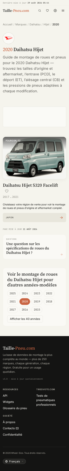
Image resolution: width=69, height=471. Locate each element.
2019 (37, 301)
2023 (37, 293)
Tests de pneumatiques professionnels (46, 400)
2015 (37, 309)
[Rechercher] (39, 10)
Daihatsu (35, 24)
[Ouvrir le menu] (63, 10)
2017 (13, 309)
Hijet (46, 24)
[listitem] (34, 217)
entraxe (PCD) (38, 74)
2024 (25, 293)
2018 (49, 301)
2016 (25, 309)
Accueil (7, 24)
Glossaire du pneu (15, 408)
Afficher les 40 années (25, 319)
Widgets (8, 402)
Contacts (9, 428)
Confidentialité (12, 434)
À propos (9, 422)
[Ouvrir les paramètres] (55, 10)
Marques (21, 24)
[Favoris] (47, 10)
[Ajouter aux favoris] (7, 191)
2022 (49, 293)
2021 (13, 301)
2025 (13, 293)
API (5, 395)
